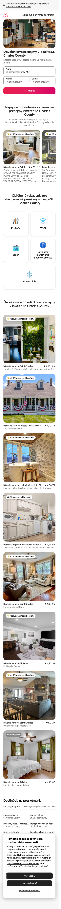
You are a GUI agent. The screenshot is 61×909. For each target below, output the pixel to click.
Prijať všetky (29, 876)
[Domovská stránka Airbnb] (5, 14)
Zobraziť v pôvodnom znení (18, 6)
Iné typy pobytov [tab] (11, 806)
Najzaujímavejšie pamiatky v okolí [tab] (39, 806)
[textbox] (16, 82)
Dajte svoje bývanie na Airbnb (38, 14)
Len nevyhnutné (29, 883)
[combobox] (29, 72)
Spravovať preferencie (29, 890)
